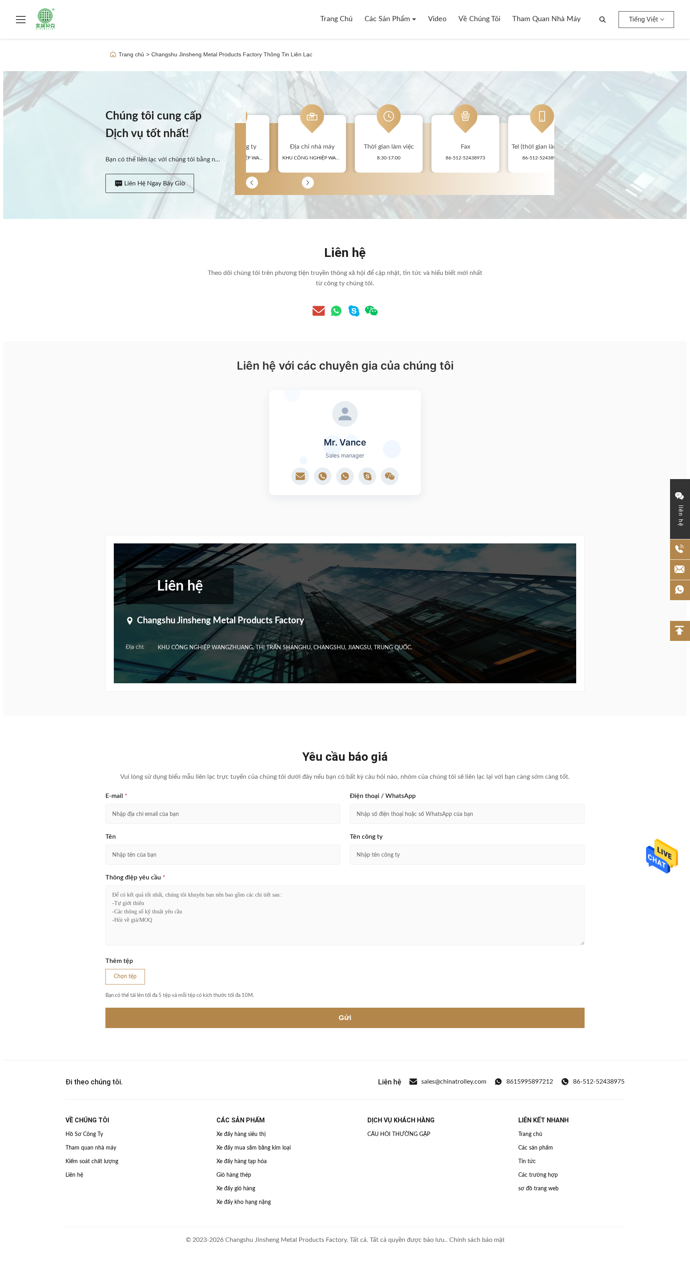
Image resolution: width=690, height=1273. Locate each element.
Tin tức (527, 1161)
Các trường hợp (538, 1175)
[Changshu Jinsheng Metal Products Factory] (46, 20)
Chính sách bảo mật (477, 1240)
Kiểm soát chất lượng (91, 1161)
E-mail (116, 796)
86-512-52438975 (599, 1081)
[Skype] (353, 310)
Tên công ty (366, 836)
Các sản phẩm (388, 19)
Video (437, 19)
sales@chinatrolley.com (453, 1081)
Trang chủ (336, 19)
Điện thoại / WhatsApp (383, 796)
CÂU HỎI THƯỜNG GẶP (398, 1134)
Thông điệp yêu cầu (135, 877)
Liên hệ (74, 1175)
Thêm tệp (119, 961)
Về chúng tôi (479, 19)
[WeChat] (371, 310)
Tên (110, 836)
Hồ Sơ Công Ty (84, 1134)
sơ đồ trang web (538, 1188)
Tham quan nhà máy (546, 19)
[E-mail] (318, 310)
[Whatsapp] (336, 310)
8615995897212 (529, 1081)
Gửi (345, 1018)
